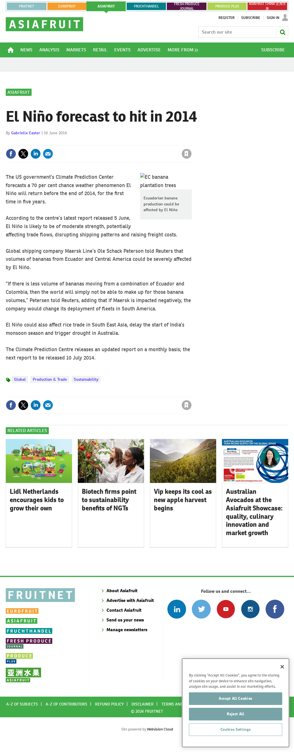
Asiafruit (18, 92)
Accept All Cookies (235, 698)
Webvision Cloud (160, 729)
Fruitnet (26, 6)
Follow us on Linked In (176, 609)
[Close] (282, 666)
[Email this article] (48, 154)
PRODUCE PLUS (227, 6)
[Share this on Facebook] (11, 154)
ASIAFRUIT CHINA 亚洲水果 (267, 6)
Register (226, 18)
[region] (235, 702)
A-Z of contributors (66, 704)
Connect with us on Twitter (201, 609)
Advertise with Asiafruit (130, 600)
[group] (181, 49)
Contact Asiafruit (124, 610)
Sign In (273, 18)
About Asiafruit (122, 591)
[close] (191, 142)
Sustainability (86, 379)
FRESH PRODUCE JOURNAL (187, 6)
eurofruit (67, 6)
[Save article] (186, 154)
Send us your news (125, 620)
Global (20, 379)
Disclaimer (142, 704)
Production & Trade (50, 379)
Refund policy (109, 704)
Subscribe (250, 18)
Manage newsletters (127, 630)
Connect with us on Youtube (225, 609)
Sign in (118, 142)
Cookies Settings (235, 729)
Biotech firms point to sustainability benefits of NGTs (109, 499)
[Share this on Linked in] (35, 154)
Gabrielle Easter (25, 132)
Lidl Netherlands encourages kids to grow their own (37, 499)
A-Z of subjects (22, 704)
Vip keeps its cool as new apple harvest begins (183, 499)
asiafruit (106, 6)
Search (282, 32)
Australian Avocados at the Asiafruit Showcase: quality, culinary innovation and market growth (254, 512)
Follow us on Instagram (250, 609)
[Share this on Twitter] (23, 154)
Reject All (235, 714)
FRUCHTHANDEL (146, 6)
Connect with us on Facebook (275, 609)
